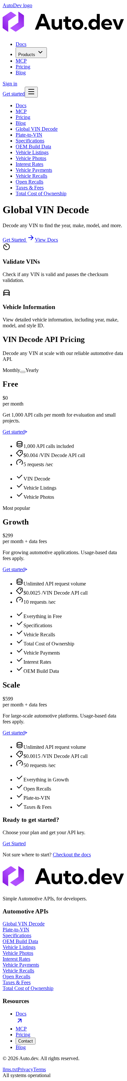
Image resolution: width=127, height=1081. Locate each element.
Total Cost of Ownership (41, 193)
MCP (21, 61)
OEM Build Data (33, 146)
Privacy (25, 1069)
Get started (14, 93)
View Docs (46, 240)
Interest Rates (29, 164)
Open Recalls (29, 182)
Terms (39, 1069)
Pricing (23, 66)
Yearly (32, 370)
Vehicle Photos (31, 158)
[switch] (22, 372)
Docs (21, 44)
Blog (21, 72)
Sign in (10, 83)
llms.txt (10, 1069)
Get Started (14, 240)
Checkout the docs (72, 854)
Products (26, 54)
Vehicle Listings (32, 152)
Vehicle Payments (34, 170)
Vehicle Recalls (31, 176)
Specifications (30, 140)
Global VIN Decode (37, 129)
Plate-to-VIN (29, 135)
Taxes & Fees (30, 187)
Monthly (11, 370)
